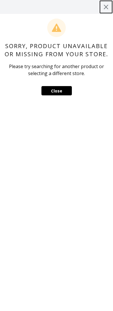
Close (56, 91)
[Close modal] (106, 7)
